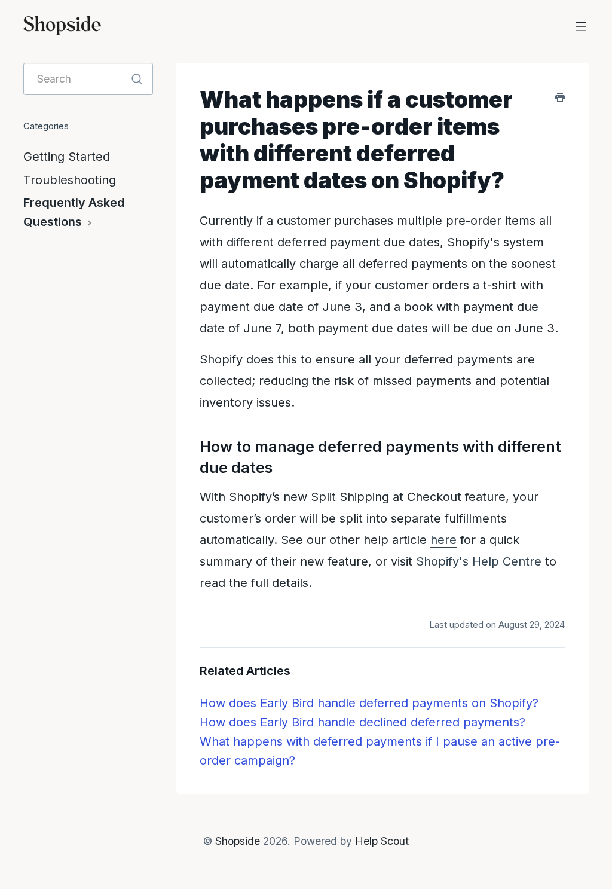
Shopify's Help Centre (478, 561)
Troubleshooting (69, 180)
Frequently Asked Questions (73, 212)
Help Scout (382, 841)
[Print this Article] (560, 97)
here (443, 540)
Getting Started (66, 156)
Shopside (237, 841)
